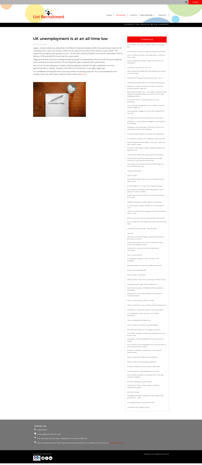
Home (109, 15)
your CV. (83, 74)
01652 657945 (42, 430)
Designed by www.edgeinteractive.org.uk (156, 454)
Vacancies (121, 15)
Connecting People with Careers (146, 24)
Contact (195, 2)
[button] (147, 15)
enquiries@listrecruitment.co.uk (49, 434)
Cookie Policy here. (116, 443)
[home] (49, 13)
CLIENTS (133, 15)
